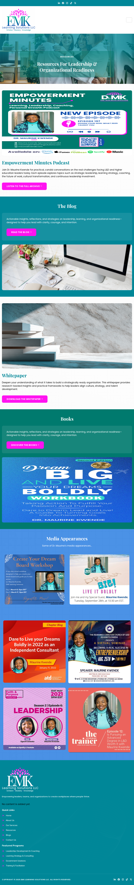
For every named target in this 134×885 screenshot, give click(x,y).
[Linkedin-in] (59, 3)
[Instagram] (67, 3)
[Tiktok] (71, 3)
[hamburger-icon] (129, 19)
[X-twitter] (75, 3)
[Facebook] (63, 3)
